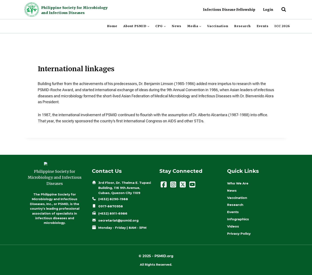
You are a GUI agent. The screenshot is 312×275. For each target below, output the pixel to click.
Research (242, 26)
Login (268, 10)
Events (262, 26)
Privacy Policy (239, 234)
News (176, 26)
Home (112, 26)
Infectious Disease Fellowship (229, 10)
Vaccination (217, 26)
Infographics (238, 219)
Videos (233, 226)
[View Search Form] (284, 10)
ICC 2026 (282, 26)
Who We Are (237, 183)
